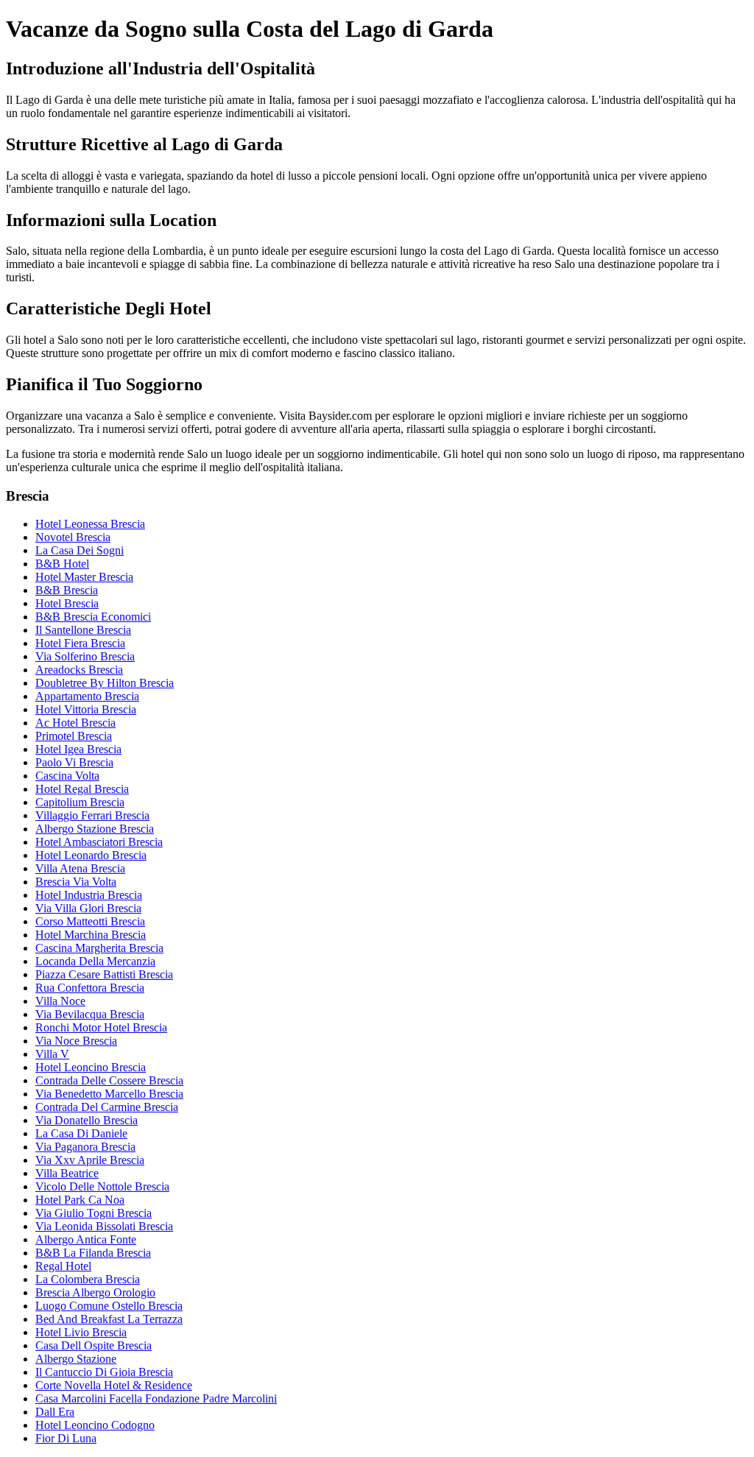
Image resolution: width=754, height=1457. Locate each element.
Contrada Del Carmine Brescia (106, 1107)
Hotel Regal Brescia (82, 789)
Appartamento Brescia (87, 696)
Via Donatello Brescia (86, 1120)
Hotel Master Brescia (84, 577)
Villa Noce (60, 1001)
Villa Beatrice (67, 1173)
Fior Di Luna (65, 1438)
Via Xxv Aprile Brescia (89, 1160)
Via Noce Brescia (76, 1040)
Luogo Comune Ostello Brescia (109, 1305)
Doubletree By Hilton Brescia (104, 683)
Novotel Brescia (72, 537)
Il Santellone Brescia (83, 630)
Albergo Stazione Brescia (94, 828)
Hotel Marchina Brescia (90, 934)
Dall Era (54, 1411)
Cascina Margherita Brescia (99, 948)
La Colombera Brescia (87, 1279)
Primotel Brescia (73, 736)
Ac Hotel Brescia (75, 722)
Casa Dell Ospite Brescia (93, 1345)
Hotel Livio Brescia (81, 1332)
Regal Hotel (63, 1266)
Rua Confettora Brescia (89, 987)
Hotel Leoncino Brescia (90, 1067)
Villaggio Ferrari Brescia (92, 815)
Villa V (52, 1054)
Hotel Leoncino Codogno (95, 1425)
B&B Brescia (66, 590)
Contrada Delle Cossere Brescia (109, 1080)
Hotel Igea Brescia (78, 749)
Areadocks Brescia (79, 669)
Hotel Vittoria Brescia (85, 709)
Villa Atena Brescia (80, 868)
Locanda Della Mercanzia (95, 961)
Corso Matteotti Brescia (90, 921)
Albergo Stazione (75, 1358)
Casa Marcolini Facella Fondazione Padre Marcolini (156, 1398)
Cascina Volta (67, 775)
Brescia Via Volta (75, 881)
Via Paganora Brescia (85, 1146)
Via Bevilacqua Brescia (89, 1014)
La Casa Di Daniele (81, 1133)
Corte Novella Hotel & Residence (113, 1385)
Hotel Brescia (67, 603)
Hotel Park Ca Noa (79, 1199)
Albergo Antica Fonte (85, 1239)
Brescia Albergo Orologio (95, 1292)
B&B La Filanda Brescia (93, 1252)
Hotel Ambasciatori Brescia (99, 842)
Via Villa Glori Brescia (88, 908)
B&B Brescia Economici (93, 616)
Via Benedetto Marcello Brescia (109, 1093)
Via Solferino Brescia (85, 656)
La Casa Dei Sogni (79, 550)
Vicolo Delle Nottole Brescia (102, 1186)
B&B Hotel (62, 563)
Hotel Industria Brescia (88, 895)
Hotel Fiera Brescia (80, 643)
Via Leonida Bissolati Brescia (104, 1226)
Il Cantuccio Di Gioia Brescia (104, 1372)
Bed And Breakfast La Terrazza (109, 1319)
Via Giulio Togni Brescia (93, 1213)
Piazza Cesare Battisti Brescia (104, 974)
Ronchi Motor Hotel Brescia (101, 1027)
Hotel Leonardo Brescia (91, 855)
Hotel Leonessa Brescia (90, 524)
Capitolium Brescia (79, 802)
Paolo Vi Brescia (74, 762)
